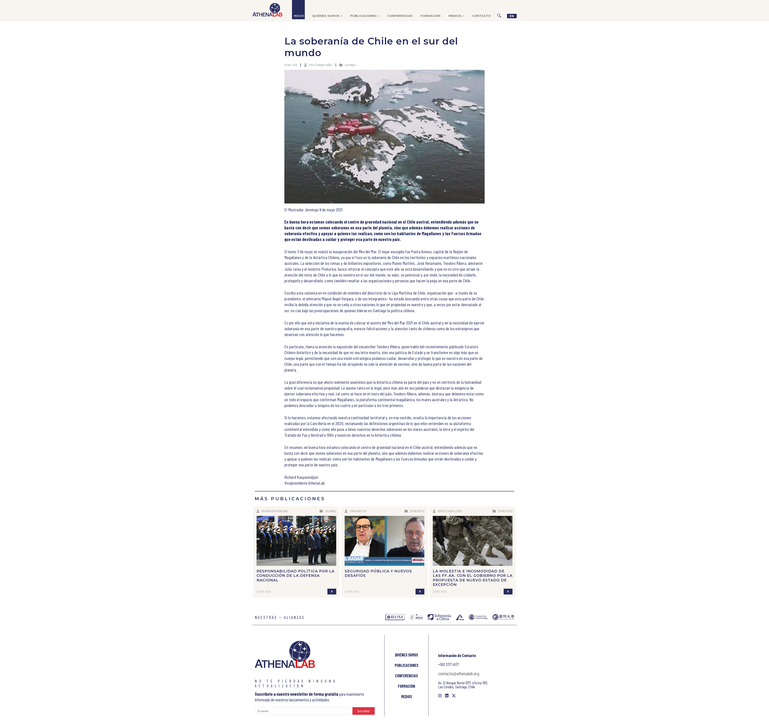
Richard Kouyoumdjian (274, 511)
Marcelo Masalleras (450, 511)
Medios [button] (455, 16)
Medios (406, 696)
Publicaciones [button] (363, 16)
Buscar (499, 9)
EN (512, 16)
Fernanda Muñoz (323, 65)
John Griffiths (358, 511)
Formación (431, 16)
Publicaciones (406, 665)
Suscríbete (363, 711)
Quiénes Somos (406, 654)
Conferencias (400, 16)
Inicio (299, 16)
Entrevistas (417, 511)
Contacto (481, 16)
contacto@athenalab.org (458, 673)
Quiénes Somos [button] (325, 16)
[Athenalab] (267, 9)
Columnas (350, 65)
